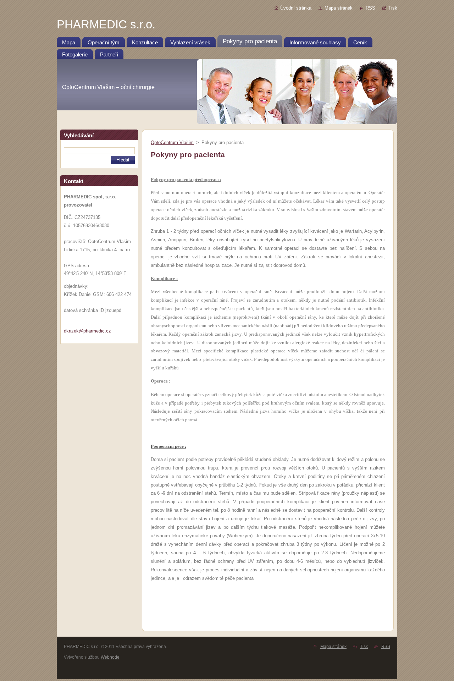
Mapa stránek (339, 8)
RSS (370, 8)
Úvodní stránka (295, 8)
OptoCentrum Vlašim (172, 142)
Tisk (392, 8)
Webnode (110, 657)
